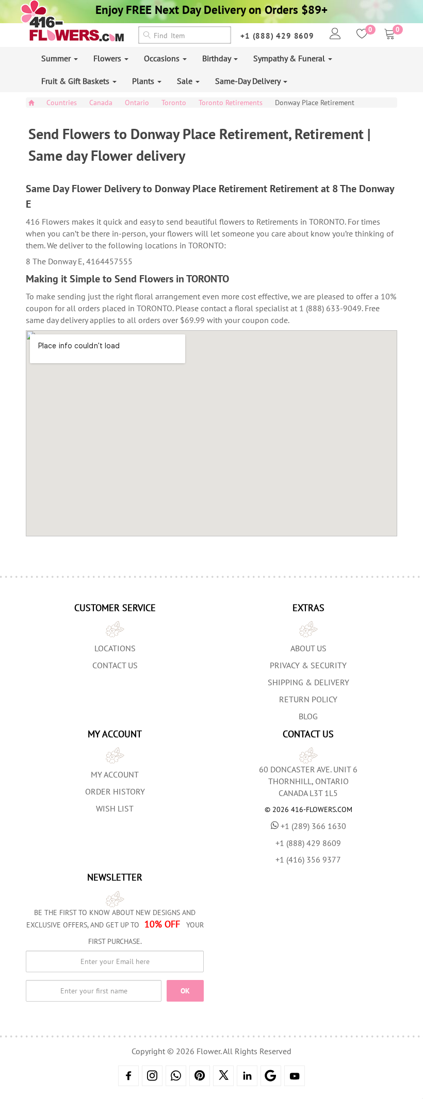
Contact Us (115, 665)
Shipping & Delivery (308, 682)
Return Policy (308, 699)
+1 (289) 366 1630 (313, 826)
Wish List (115, 808)
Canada (100, 102)
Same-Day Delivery (248, 81)
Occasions (163, 58)
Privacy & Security (308, 665)
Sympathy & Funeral (290, 58)
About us (308, 648)
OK (185, 990)
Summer (57, 58)
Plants (144, 81)
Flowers (108, 58)
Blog (308, 716)
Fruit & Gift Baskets (76, 81)
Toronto (173, 102)
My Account (115, 774)
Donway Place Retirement (314, 102)
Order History (115, 791)
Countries (61, 102)
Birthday (217, 58)
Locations (115, 648)
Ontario (137, 102)
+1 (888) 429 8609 (277, 36)
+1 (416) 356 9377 (308, 859)
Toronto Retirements (231, 102)
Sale (185, 81)
